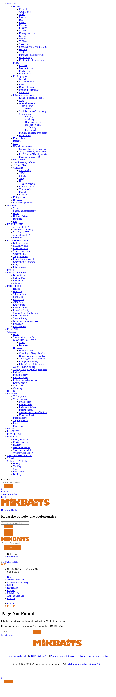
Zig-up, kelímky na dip (24, 366)
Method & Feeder (21, 447)
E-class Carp (19, 299)
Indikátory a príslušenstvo (25, 380)
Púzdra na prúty (20, 377)
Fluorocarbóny (26, 404)
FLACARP (12, 329)
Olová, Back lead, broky (24, 340)
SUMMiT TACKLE (17, 461)
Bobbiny (17, 474)
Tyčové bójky (19, 165)
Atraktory (29, 119)
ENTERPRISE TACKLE (19, 240)
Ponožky (23, 192)
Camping (17, 388)
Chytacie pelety (20, 442)
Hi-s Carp (17, 291)
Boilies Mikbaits (9, 510)
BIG (21, 20)
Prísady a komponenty (23, 95)
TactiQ (22, 52)
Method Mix (19, 278)
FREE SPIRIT (14, 286)
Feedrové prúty (20, 307)
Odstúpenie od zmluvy (89, 656)
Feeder (22, 22)
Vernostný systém (15, 579)
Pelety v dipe (25, 71)
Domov (4, 491)
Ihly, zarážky (19, 159)
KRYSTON (13, 393)
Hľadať (12, 547)
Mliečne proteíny (33, 124)
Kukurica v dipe (20, 243)
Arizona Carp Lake (16, 596)
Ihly (15, 221)
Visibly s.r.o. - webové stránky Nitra (85, 664)
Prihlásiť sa (12, 556)
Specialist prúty (20, 315)
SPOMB (11, 458)
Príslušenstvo (19, 267)
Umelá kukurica (20, 248)
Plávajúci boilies (21, 439)
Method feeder (26, 68)
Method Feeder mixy (29, 89)
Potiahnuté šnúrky (27, 407)
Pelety (16, 63)
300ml (28, 108)
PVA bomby (25, 73)
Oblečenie (18, 167)
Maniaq (22, 17)
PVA (15, 423)
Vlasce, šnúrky (20, 399)
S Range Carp (19, 294)
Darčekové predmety (23, 202)
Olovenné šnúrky (27, 415)
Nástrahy (23, 79)
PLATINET (13, 431)
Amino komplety (27, 103)
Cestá (15, 143)
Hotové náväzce (20, 216)
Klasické (23, 65)
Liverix (22, 36)
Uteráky (23, 194)
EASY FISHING (15, 224)
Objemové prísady (34, 122)
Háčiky (16, 213)
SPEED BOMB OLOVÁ (19, 455)
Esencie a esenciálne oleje (31, 98)
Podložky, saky (20, 375)
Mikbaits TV (13, 593)
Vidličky (17, 466)
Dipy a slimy (19, 138)
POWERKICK (14, 434)
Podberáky (18, 323)
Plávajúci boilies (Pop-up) (31, 54)
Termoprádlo (25, 189)
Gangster (23, 30)
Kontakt (11, 598)
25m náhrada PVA (22, 235)
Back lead (24, 345)
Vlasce (16, 208)
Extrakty (29, 116)
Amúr (22, 14)
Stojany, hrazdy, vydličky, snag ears (30, 369)
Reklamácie (12, 587)
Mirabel (22, 38)
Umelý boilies (19, 254)
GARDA (11, 331)
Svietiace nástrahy (21, 251)
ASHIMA (12, 205)
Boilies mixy (25, 135)
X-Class (23, 41)
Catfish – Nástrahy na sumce (32, 149)
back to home (7, 635)
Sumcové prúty (20, 318)
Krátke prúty (19, 305)
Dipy (15, 264)
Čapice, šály (25, 170)
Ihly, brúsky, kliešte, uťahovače (34, 364)
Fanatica (23, 28)
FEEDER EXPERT (16, 272)
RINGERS (12, 436)
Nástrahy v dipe (26, 81)
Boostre (17, 141)
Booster (17, 444)
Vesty (21, 178)
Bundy (22, 181)
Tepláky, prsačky (27, 184)
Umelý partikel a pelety (24, 262)
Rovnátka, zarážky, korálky (32, 356)
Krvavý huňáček (27, 33)
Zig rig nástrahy (20, 256)
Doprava (11, 590)
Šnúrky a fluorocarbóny (24, 210)
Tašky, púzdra (19, 396)
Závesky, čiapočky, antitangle (33, 358)
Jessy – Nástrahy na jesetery (32, 151)
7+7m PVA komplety (23, 229)
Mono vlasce (25, 401)
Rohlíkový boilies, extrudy (31, 60)
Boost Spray (19, 275)
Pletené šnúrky (26, 409)
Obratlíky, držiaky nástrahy (32, 353)
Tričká (22, 173)
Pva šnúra (17, 237)
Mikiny (22, 176)
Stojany (16, 469)
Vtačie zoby (31, 127)
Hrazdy (16, 463)
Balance (23, 49)
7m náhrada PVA (21, 232)
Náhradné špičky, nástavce (25, 321)
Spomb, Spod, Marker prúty (26, 313)
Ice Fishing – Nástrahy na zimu (34, 154)
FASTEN (11, 270)
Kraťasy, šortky (26, 186)
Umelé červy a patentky (24, 259)
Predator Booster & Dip (30, 157)
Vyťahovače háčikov (23, 453)
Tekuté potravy (26, 106)
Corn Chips (24, 9)
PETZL (11, 428)
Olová (22, 342)
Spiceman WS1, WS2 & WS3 (33, 46)
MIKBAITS (13, 3)
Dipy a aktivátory (27, 87)
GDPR (10, 585)
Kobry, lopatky (20, 383)
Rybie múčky (31, 130)
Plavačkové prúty (21, 310)
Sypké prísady (26, 114)
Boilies (16, 6)
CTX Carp (18, 302)
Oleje (21, 100)
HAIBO (11, 391)
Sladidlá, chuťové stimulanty (32, 111)
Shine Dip (18, 280)
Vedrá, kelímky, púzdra (24, 162)
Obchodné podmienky (17, 582)
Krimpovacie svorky (28, 361)
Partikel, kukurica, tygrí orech (33, 132)
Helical (16, 288)
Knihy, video (19, 197)
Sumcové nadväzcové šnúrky (33, 412)
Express (23, 25)
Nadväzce (24, 92)
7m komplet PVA (21, 227)
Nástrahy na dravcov (23, 146)
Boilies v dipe (25, 57)
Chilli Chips (25, 11)
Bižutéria (17, 200)
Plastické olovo (20, 418)
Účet (3, 497)
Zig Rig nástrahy (21, 420)
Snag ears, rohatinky (22, 450)
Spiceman (23, 44)
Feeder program (20, 76)
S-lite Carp (18, 297)
